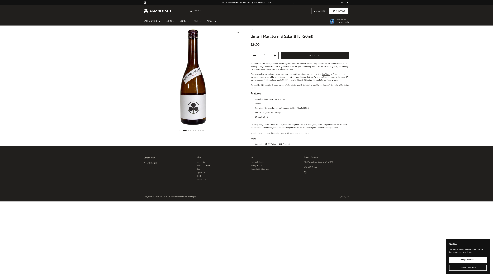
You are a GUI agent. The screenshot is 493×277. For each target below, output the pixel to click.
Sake (285, 125)
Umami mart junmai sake (289, 128)
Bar (198, 169)
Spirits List (201, 172)
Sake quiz (303, 125)
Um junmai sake (329, 125)
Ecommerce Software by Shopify (183, 197)
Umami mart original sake (327, 128)
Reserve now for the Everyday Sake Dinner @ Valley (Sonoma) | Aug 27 (246, 2)
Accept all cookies (468, 260)
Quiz (280, 125)
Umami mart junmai (270, 128)
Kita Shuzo (326, 74)
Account (321, 11)
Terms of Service (257, 162)
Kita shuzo (274, 125)
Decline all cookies (468, 267)
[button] (185, 130)
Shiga (310, 125)
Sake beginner (293, 125)
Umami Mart (165, 197)
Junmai (266, 125)
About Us (201, 162)
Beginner (258, 125)
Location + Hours (204, 166)
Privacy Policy (256, 166)
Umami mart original (308, 128)
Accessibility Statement (260, 169)
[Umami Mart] (157, 11)
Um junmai (317, 125)
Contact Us (201, 180)
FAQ (199, 176)
